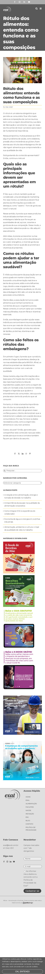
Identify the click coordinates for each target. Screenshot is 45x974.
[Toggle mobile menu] (41, 8)
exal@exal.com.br (10, 845)
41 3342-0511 (8, 848)
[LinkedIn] (10, 861)
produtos (37, 214)
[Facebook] (4, 861)
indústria (7, 416)
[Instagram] (7, 861)
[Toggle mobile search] (36, 8)
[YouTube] (14, 861)
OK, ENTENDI (22, 971)
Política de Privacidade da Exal (30, 883)
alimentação (22, 280)
